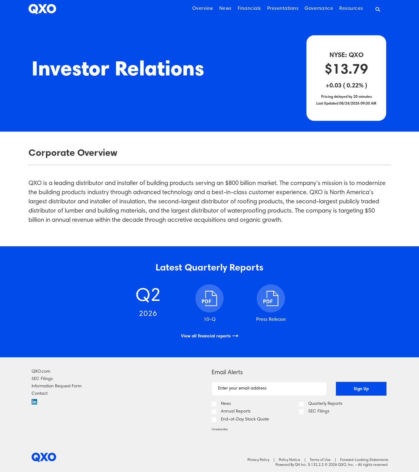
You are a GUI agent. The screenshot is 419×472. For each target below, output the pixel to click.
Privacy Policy (258, 460)
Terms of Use (320, 460)
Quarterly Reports (325, 404)
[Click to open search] (378, 9)
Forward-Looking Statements (364, 460)
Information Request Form (57, 386)
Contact (40, 394)
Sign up (361, 389)
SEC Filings (42, 379)
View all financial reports (206, 336)
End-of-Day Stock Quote (245, 419)
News (226, 404)
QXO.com (41, 372)
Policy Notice (289, 460)
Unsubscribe (220, 429)
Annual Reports (236, 411)
